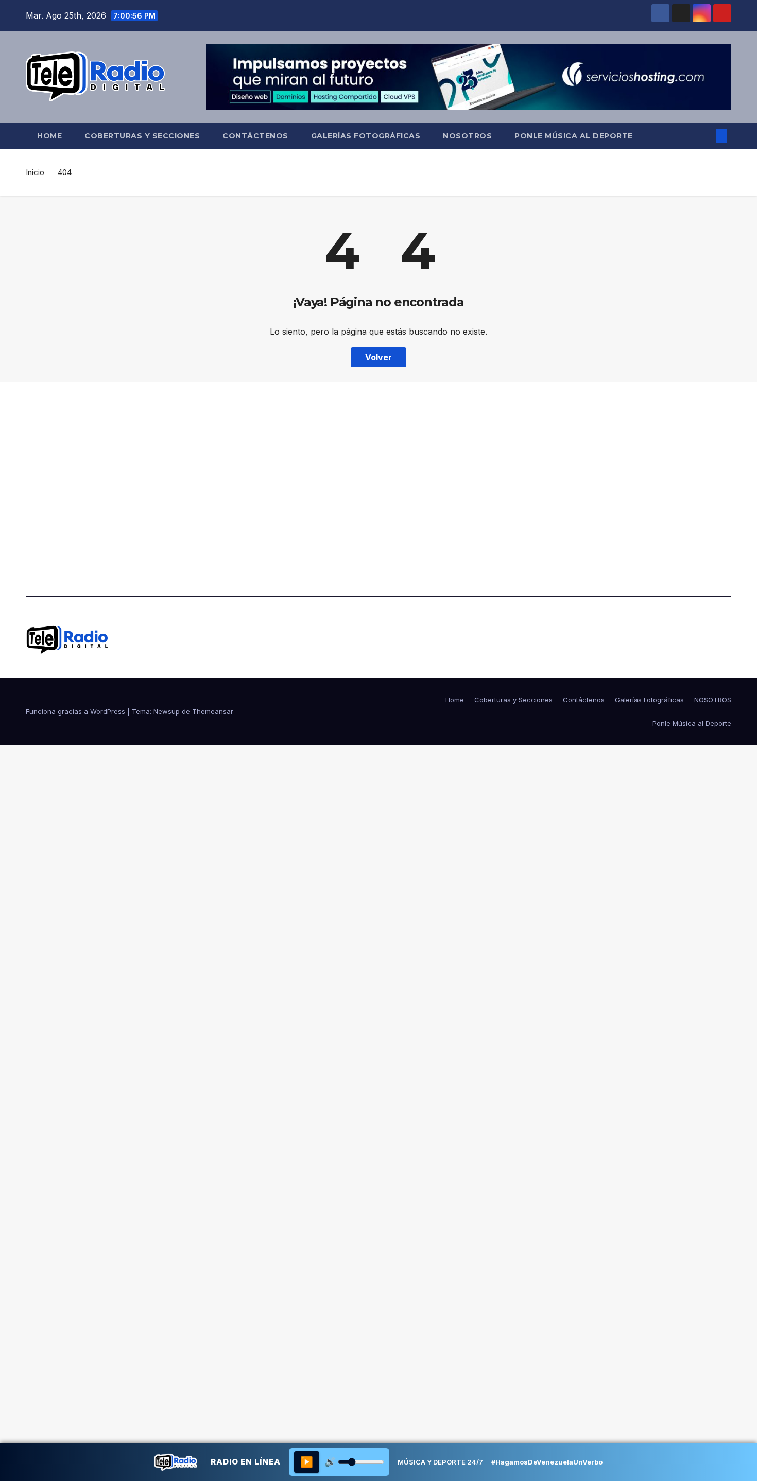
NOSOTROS (467, 136)
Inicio (35, 172)
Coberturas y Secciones (142, 136)
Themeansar (212, 711)
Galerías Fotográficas (366, 136)
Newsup (166, 711)
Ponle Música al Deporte (573, 136)
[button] (704, 136)
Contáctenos (255, 136)
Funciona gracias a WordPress (76, 711)
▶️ (306, 1462)
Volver (378, 357)
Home (49, 136)
